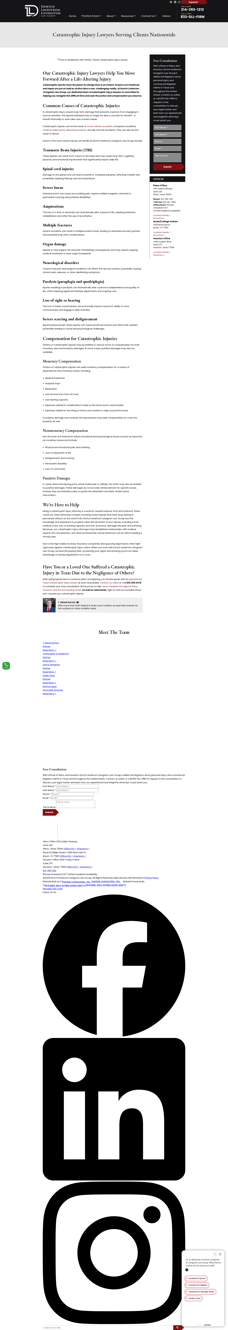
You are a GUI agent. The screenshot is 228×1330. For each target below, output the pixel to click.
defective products (76, 129)
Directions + (83, 848)
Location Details (161, 215)
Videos (166, 16)
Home (72, 16)
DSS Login (57, 888)
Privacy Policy (151, 877)
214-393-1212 (192, 9)
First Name (49, 786)
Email (46, 798)
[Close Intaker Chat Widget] (220, 1254)
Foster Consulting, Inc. (106, 881)
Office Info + (69, 848)
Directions (158, 218)
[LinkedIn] (175, 2)
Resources (127, 16)
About (110, 16)
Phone (47, 794)
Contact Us (148, 16)
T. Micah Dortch (66, 602)
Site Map (47, 888)
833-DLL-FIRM (192, 16)
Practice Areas (90, 16)
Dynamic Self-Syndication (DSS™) (105, 885)
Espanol (193, 2)
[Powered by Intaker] (207, 1325)
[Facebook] (171, 2)
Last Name (49, 790)
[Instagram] (179, 2)
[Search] (177, 1327)
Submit (167, 166)
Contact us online (109, 582)
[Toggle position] (215, 1254)
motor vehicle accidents (100, 126)
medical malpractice (54, 129)
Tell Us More (49, 807)
